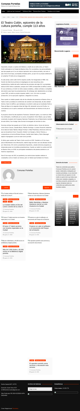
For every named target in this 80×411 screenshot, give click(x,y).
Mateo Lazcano (16, 32)
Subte (5, 201)
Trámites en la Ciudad (53, 11)
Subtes (10, 201)
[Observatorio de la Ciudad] (64, 128)
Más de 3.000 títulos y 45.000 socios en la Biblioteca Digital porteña (13, 251)
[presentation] (74, 56)
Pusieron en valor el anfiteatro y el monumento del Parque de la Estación (39, 228)
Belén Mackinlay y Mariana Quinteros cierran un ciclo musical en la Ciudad (38, 204)
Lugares (9, 32)
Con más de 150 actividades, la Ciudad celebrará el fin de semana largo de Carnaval (73, 211)
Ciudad (5, 199)
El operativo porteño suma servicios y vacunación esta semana (38, 365)
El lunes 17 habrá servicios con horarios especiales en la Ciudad (13, 228)
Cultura (5, 32)
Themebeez (15, 408)
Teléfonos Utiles (27, 11)
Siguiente (46, 187)
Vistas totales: (59, 388)
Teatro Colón (7, 162)
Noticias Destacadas (25, 32)
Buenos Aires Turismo (39, 11)
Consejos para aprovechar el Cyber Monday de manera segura (60, 112)
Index (3, 11)
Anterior (6, 187)
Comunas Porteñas (10, 4)
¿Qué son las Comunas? (14, 11)
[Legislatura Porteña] (66, 36)
